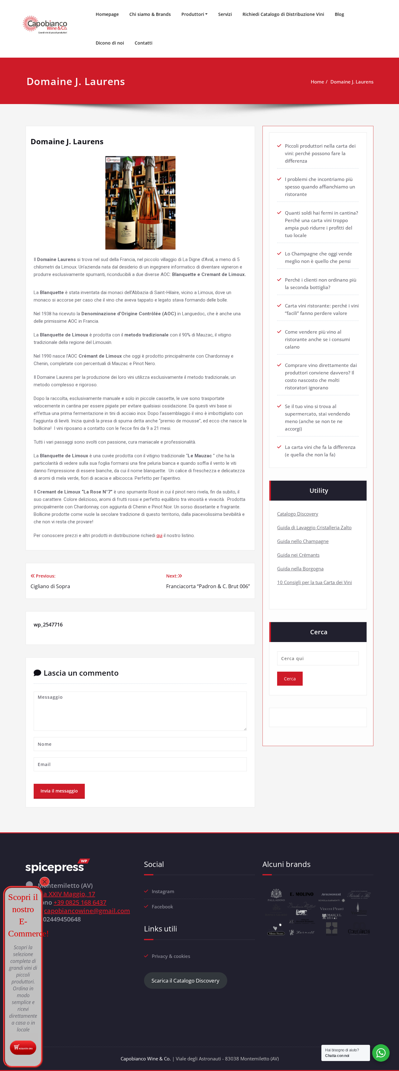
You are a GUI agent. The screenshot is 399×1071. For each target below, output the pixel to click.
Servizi (225, 14)
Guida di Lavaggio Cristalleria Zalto (314, 527)
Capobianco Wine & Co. (146, 1058)
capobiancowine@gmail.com (87, 911)
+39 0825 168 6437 (80, 902)
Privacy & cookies (171, 956)
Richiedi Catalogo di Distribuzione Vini (283, 14)
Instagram (163, 891)
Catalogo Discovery (297, 514)
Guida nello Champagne (303, 541)
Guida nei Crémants (298, 555)
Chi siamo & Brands (150, 14)
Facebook (162, 906)
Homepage (107, 14)
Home (317, 82)
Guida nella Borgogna (300, 568)
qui (159, 535)
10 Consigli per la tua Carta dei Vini (314, 582)
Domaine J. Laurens (351, 82)
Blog (339, 14)
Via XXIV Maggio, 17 (66, 894)
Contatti (143, 43)
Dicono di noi (110, 43)
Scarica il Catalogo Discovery (185, 980)
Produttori (192, 14)
